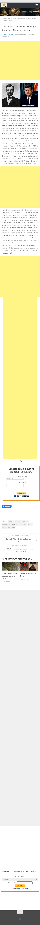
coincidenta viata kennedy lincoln (11, 524)
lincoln (30, 524)
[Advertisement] (20, 60)
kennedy (24, 524)
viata (13, 527)
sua (9, 527)
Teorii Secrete (8, 34)
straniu (4, 527)
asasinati (17, 521)
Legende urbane (23, 18)
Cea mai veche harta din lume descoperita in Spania (9, 576)
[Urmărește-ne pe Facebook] (20, 919)
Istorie (13, 18)
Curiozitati (6, 18)
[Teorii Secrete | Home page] (5, 5)
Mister (33, 18)
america (11, 521)
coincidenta (25, 521)
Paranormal (7, 21)
